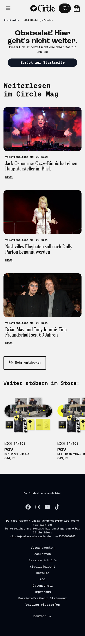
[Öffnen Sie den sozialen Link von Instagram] (37, 507)
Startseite (11, 20)
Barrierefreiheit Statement (42, 598)
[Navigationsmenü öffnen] (8, 8)
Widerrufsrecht (42, 566)
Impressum (42, 592)
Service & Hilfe (43, 560)
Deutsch (39, 616)
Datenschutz (42, 585)
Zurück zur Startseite (42, 62)
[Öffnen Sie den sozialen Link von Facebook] (28, 507)
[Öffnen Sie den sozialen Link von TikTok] (57, 507)
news (9, 177)
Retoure (42, 573)
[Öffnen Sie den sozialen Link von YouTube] (47, 507)
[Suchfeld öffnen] (65, 8)
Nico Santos (14, 443)
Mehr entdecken (28, 362)
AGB (42, 579)
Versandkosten (42, 547)
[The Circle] (42, 8)
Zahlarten (42, 554)
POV (8, 450)
